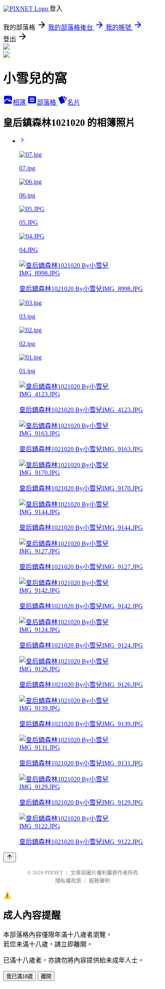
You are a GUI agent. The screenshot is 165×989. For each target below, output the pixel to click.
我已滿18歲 (19, 976)
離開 (46, 976)
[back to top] (9, 857)
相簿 (20, 102)
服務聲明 (99, 881)
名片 (73, 102)
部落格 (47, 102)
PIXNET (54, 873)
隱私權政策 (68, 881)
